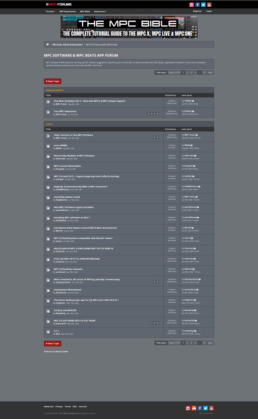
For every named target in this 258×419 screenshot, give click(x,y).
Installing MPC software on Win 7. (71, 217)
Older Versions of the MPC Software (73, 135)
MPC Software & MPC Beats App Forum (81, 55)
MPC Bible (85, 11)
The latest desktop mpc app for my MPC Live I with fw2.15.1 (86, 300)
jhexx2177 (61, 323)
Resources (99, 11)
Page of (174, 72)
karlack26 (189, 320)
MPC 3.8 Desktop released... (68, 269)
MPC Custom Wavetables (67, 166)
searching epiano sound (66, 196)
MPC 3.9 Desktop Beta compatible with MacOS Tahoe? (83, 238)
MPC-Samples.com (71, 413)
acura (59, 241)
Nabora (188, 269)
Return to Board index (56, 351)
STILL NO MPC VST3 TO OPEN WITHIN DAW (76, 258)
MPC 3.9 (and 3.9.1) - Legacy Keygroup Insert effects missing (86, 176)
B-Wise (188, 111)
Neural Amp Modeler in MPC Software (74, 155)
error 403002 (60, 145)
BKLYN (59, 230)
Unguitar (60, 303)
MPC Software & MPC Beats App (102, 44)
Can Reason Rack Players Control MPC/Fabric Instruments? (85, 227)
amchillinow (62, 210)
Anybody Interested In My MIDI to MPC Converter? (80, 186)
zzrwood (60, 272)
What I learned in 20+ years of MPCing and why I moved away (86, 279)
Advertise (49, 406)
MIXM (59, 148)
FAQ (75, 406)
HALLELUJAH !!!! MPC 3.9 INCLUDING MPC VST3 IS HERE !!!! (83, 248)
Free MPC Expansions (65, 111)
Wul (58, 333)
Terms (67, 406)
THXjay (188, 101)
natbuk (59, 179)
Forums (50, 11)
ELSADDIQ (61, 220)
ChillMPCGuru (63, 189)
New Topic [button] (53, 81)
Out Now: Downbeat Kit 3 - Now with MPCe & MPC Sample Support (89, 101)
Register (197, 11)
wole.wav (60, 158)
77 (204, 72)
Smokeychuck (191, 279)
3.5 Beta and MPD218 (64, 310)
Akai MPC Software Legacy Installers (73, 207)
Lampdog (189, 330)
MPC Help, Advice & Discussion (68, 44)
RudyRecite (61, 199)
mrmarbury (190, 289)
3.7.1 (56, 330)
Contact (83, 406)
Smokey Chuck (63, 282)
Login (209, 11)
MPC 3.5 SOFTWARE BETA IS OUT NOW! (74, 320)
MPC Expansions (68, 11)
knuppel (60, 169)
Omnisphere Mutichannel (67, 289)
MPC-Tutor (61, 104)
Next (210, 72)
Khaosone (61, 292)
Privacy (59, 406)
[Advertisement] (129, 377)
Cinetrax (60, 251)
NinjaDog (60, 313)
